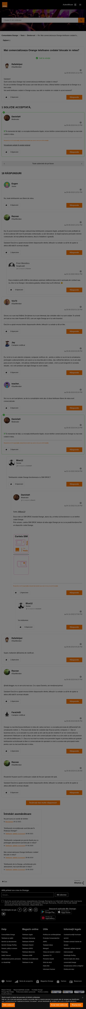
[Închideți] (82, 997)
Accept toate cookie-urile (59, 1005)
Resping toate (76, 1005)
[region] (43, 1001)
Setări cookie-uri (8, 1005)
